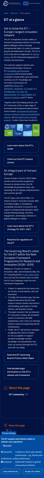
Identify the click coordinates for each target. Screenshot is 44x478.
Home (6, 13)
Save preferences (10, 471)
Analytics (7, 461)
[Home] (12, 3)
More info (7, 445)
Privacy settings (9, 433)
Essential (7, 452)
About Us (14, 13)
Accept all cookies (32, 471)
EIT (26, 394)
